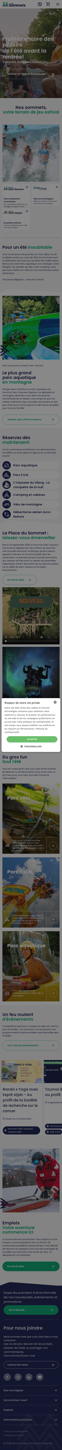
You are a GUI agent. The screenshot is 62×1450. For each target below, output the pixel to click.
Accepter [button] (32, 739)
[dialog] (31, 725)
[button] (31, 746)
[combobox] (55, 702)
